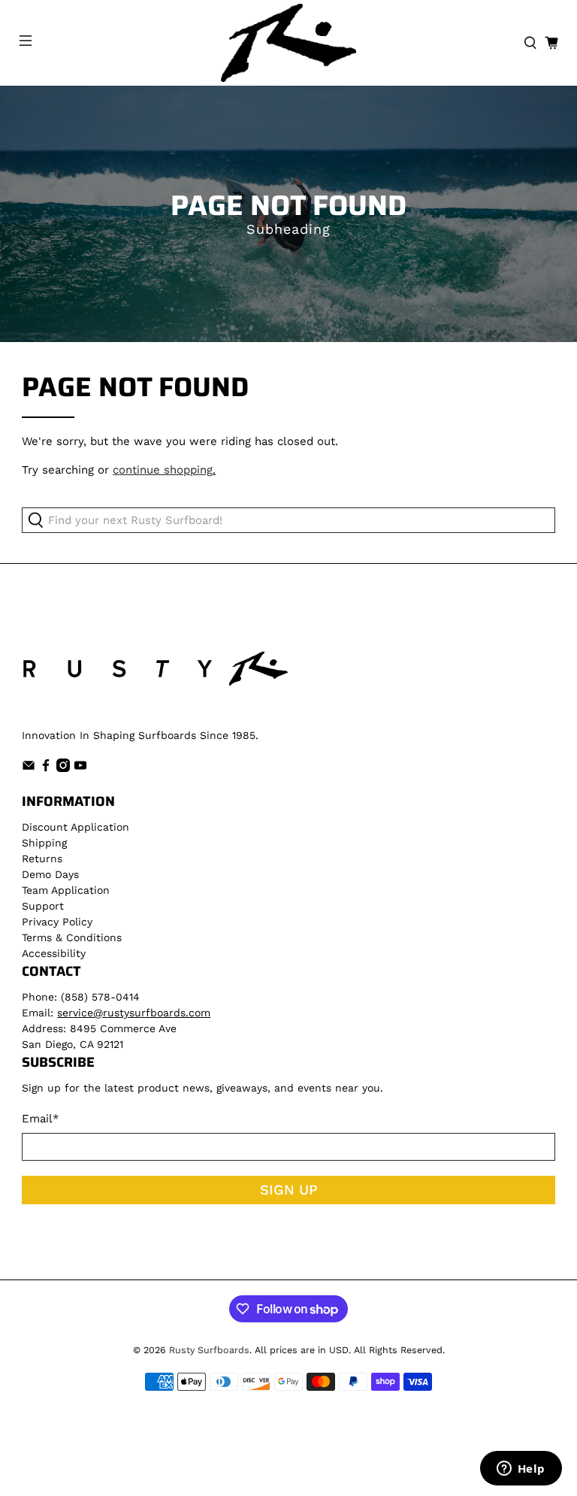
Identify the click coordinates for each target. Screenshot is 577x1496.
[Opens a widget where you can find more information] (520, 1469)
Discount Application (75, 827)
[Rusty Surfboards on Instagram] (63, 768)
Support (43, 906)
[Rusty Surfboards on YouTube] (80, 768)
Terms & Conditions (72, 937)
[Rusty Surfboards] (288, 43)
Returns (42, 858)
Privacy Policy (57, 922)
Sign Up (289, 1190)
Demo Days (50, 874)
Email (40, 1118)
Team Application (66, 890)
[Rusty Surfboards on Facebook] (46, 768)
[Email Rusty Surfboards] (28, 768)
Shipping (44, 843)
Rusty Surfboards (209, 1349)
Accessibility (54, 953)
